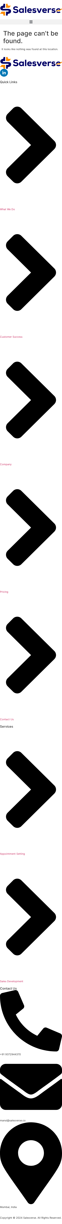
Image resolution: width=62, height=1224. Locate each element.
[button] (31, 22)
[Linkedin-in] (4, 73)
